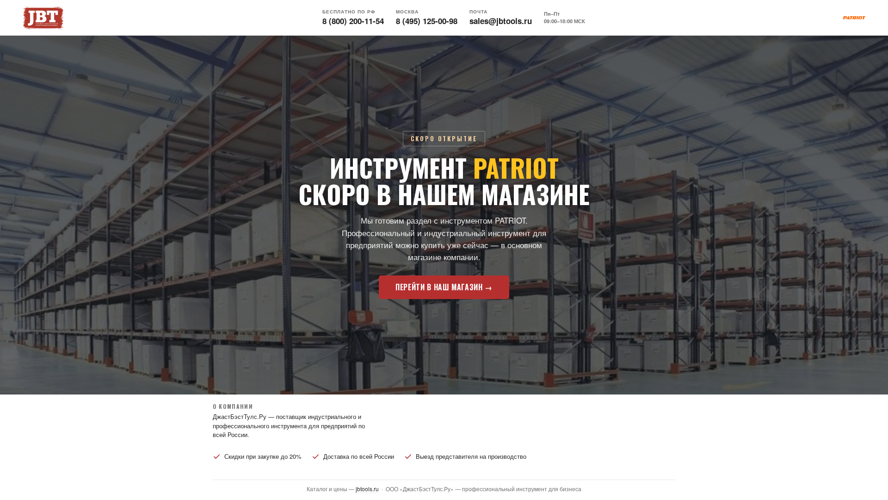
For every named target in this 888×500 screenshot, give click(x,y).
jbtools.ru (367, 489)
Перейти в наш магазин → (444, 287)
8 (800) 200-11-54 (353, 20)
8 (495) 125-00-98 (426, 20)
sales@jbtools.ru (500, 20)
